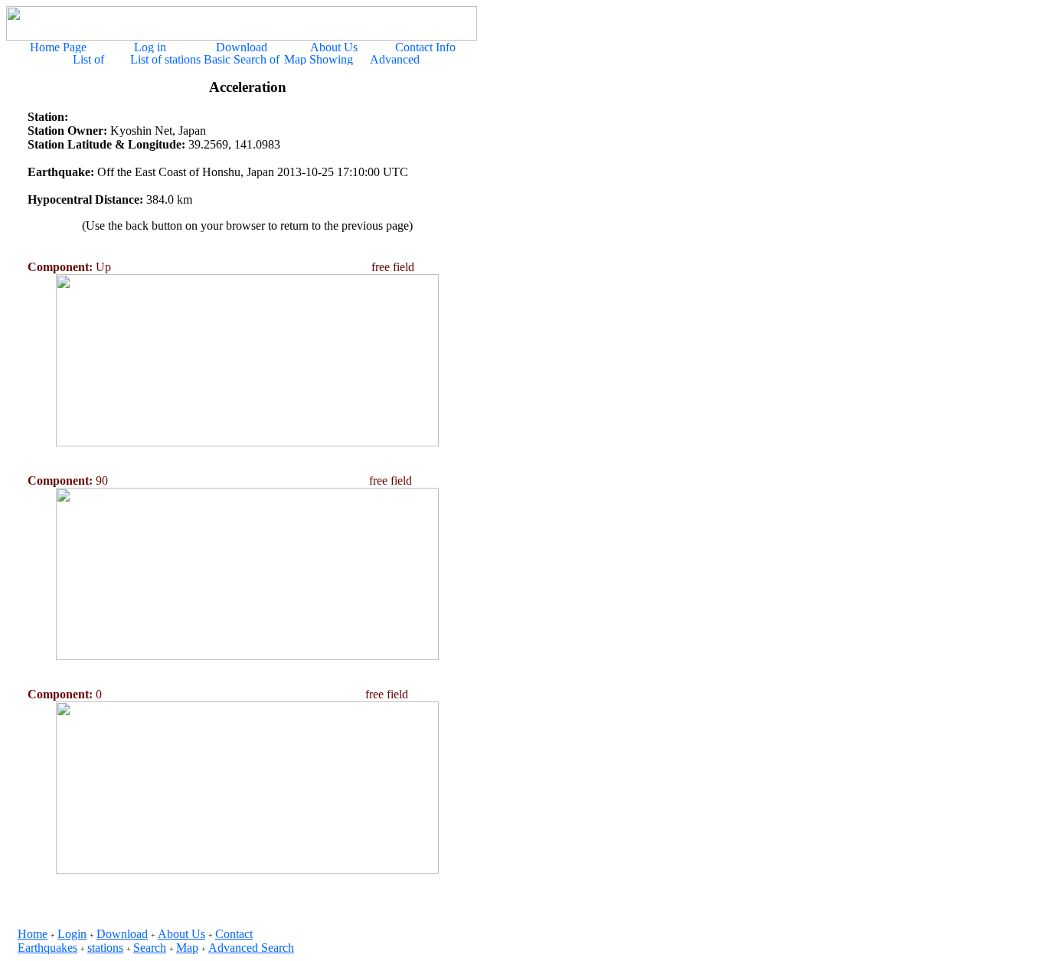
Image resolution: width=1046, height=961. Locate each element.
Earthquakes (47, 947)
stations (105, 947)
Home (32, 933)
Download (122, 933)
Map (187, 947)
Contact (234, 933)
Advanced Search (251, 947)
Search (149, 947)
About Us (181, 933)
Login (72, 933)
